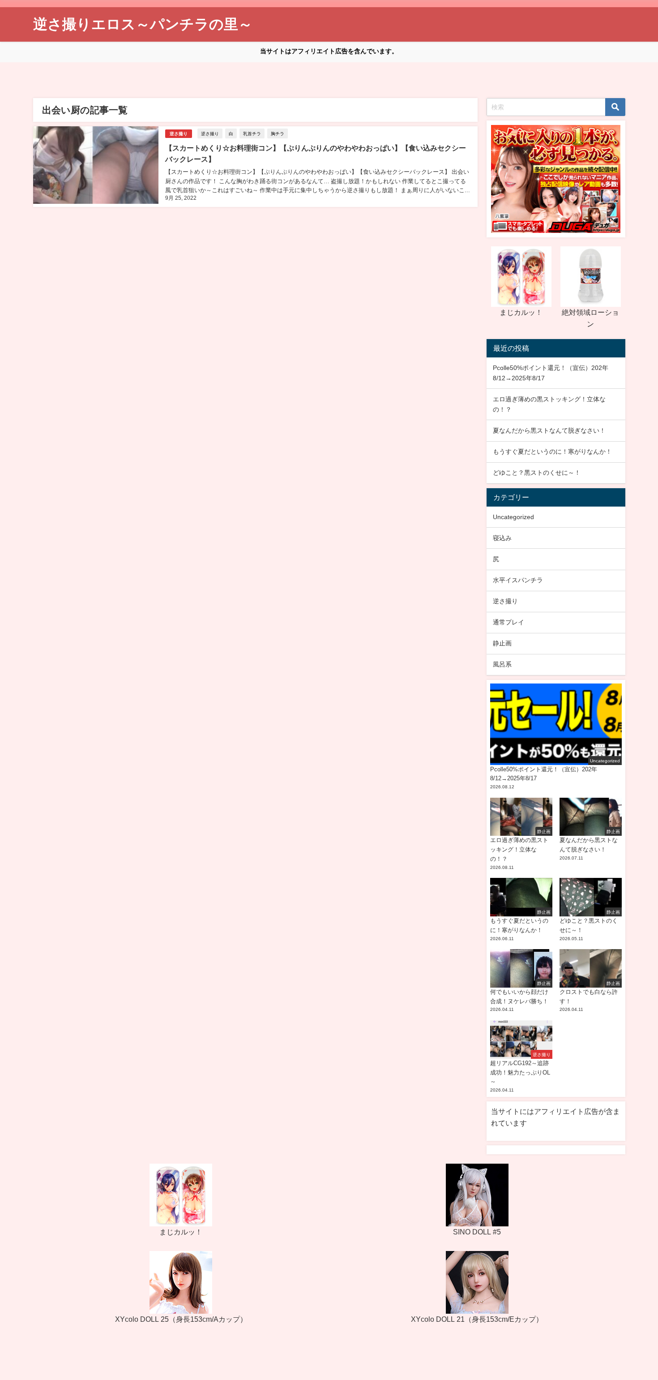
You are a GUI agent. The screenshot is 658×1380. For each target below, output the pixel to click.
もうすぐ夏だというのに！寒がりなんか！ (552, 451)
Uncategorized (513, 517)
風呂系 (502, 664)
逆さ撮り (179, 134)
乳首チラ (252, 133)
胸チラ (277, 133)
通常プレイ (508, 622)
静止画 (502, 643)
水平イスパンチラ (518, 580)
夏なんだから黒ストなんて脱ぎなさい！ (549, 430)
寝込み (502, 538)
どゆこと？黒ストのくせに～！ (537, 472)
